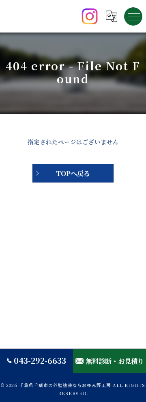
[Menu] (133, 16)
